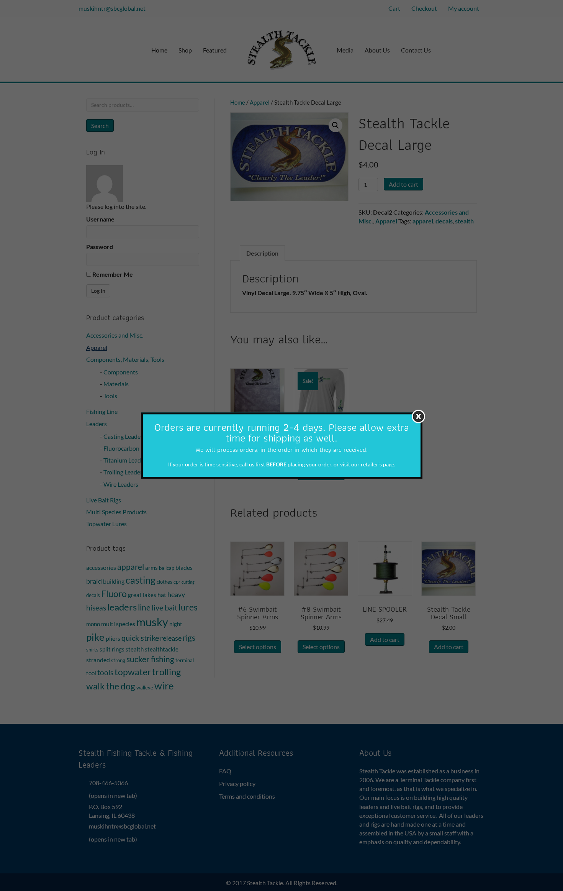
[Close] (418, 416)
